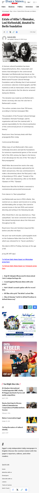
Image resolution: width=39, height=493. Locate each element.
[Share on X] (10, 32)
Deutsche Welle (11, 37)
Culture (5, 14)
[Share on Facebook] (7, 32)
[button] (4, 2)
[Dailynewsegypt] (15, 2)
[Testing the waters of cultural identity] (32, 429)
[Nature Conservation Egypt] (32, 420)
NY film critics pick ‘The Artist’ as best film (18, 293)
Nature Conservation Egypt (11, 418)
